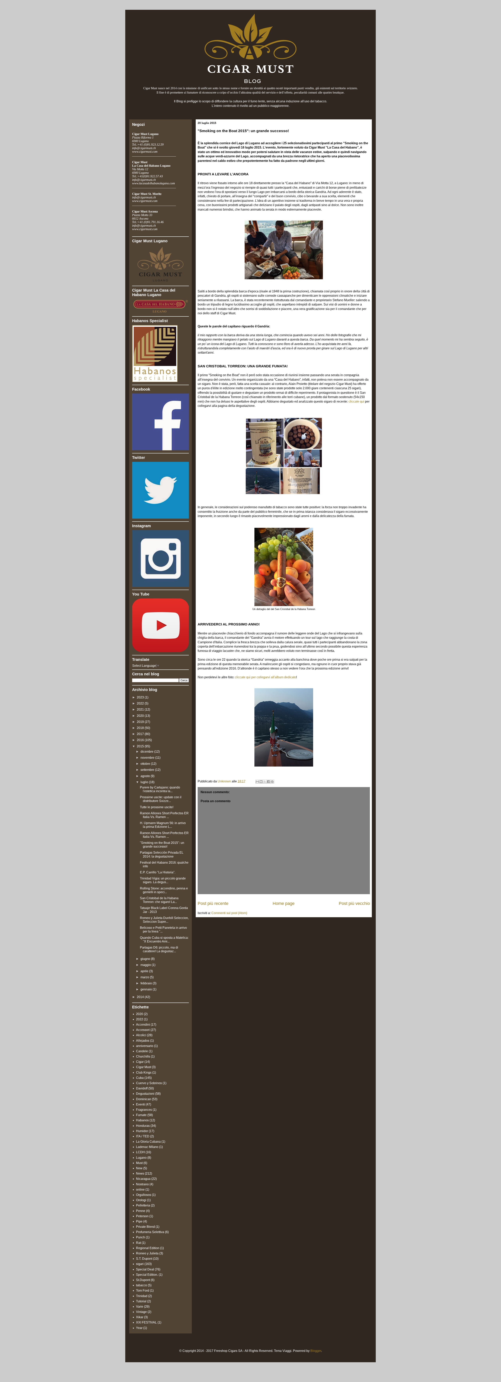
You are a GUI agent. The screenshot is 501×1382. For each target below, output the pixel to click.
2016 (141, 740)
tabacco (141, 1285)
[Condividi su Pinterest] (272, 782)
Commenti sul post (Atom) (229, 913)
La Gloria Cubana (148, 1141)
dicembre (147, 751)
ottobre (146, 763)
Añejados (142, 1040)
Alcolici (141, 1035)
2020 (141, 715)
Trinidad (141, 1296)
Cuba (140, 1077)
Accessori (143, 1030)
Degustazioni (145, 1093)
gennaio (147, 989)
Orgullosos (143, 1194)
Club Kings (143, 1072)
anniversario (144, 1046)
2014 (141, 997)
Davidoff (142, 1088)
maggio (146, 965)
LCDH (140, 1152)
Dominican (143, 1099)
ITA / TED (142, 1136)
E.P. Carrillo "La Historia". (157, 872)
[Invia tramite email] (257, 782)
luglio (145, 782)
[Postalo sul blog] (261, 782)
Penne (140, 1211)
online (140, 1189)
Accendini (143, 1024)
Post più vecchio (354, 903)
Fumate (141, 1115)
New (139, 1168)
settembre (148, 769)
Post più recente (213, 903)
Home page (284, 903)
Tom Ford (142, 1290)
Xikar (139, 1317)
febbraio (147, 983)
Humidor (142, 1131)
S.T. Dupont (144, 1258)
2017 (141, 734)
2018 (141, 728)
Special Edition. (147, 1274)
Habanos (142, 1120)
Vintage (141, 1312)
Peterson (142, 1216)
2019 (141, 721)
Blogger (315, 1350)
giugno (146, 958)
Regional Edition (147, 1248)
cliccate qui (356, 401)
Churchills (143, 1056)
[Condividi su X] (265, 782)
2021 (141, 709)
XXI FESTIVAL (146, 1322)
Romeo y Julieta (147, 1253)
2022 (141, 703)
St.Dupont (143, 1280)
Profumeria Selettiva (150, 1232)
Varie (139, 1306)
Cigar (140, 1061)
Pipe (139, 1221)
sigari (140, 1264)
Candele (142, 1051)
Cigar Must (143, 1067)
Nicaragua (143, 1178)
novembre (148, 757)
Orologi (141, 1200)
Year (139, 1328)
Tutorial (141, 1301)
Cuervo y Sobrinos (149, 1083)
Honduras (143, 1125)
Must (139, 1163)
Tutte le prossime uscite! (156, 807)
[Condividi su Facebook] (268, 782)
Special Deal (145, 1269)
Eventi (140, 1104)
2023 (141, 697)
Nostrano (142, 1184)
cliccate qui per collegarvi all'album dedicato (265, 677)
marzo (145, 977)
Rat (138, 1242)
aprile (145, 971)
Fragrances (144, 1109)
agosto (146, 776)
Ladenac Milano (147, 1147)
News (140, 1173)
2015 (141, 746)
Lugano (141, 1157)
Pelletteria (143, 1205)
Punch (140, 1237)
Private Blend (145, 1226)
